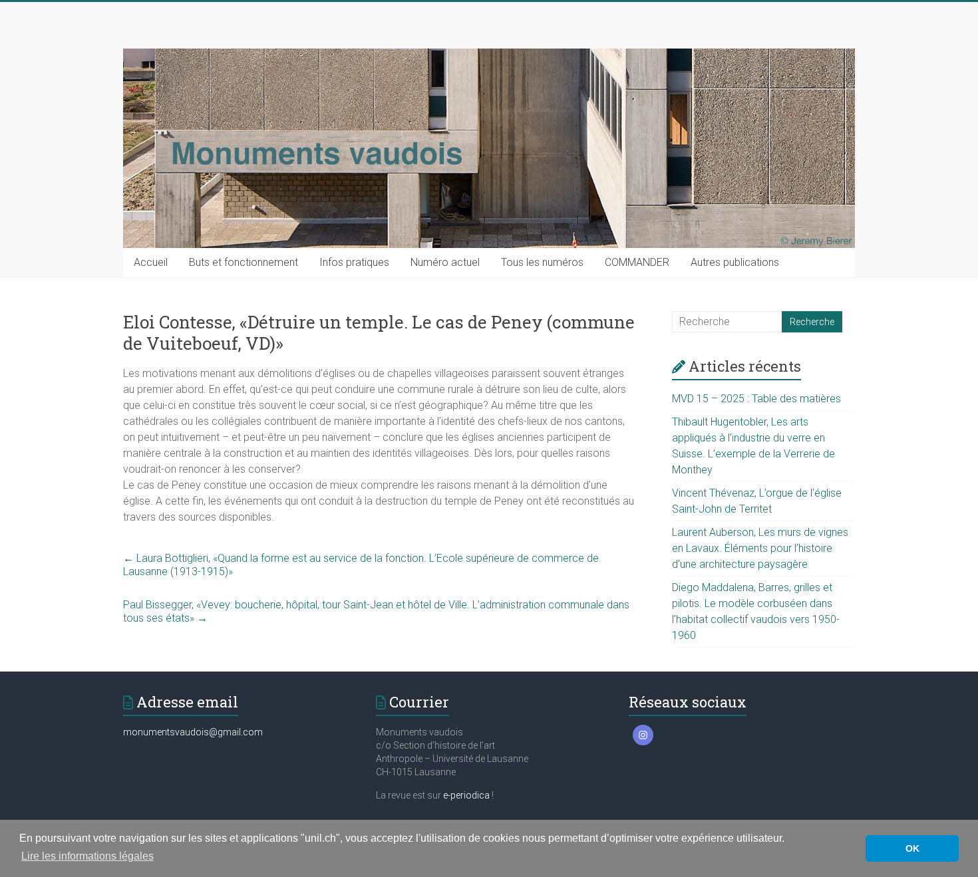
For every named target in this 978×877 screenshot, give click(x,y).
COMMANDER (637, 262)
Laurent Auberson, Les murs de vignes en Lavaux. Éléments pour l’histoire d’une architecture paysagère (760, 548)
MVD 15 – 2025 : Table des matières (756, 398)
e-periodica (466, 795)
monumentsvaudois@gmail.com (193, 732)
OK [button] (912, 848)
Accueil (151, 262)
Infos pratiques (354, 262)
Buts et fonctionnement (243, 262)
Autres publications (735, 262)
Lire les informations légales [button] (87, 856)
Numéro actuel (445, 262)
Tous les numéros (542, 262)
